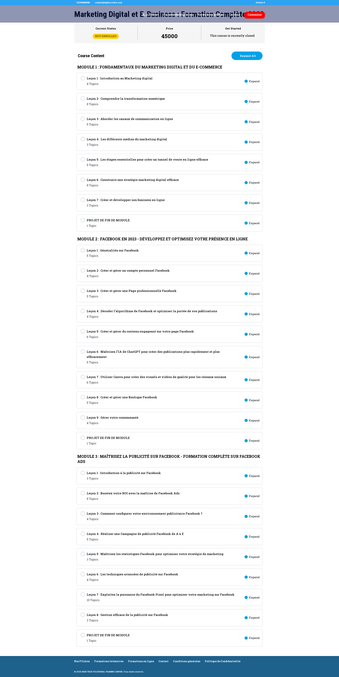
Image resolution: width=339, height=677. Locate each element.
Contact (234, 15)
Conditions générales (186, 661)
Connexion (255, 14)
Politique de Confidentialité (222, 661)
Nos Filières (151, 15)
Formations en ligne (211, 15)
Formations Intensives (178, 15)
